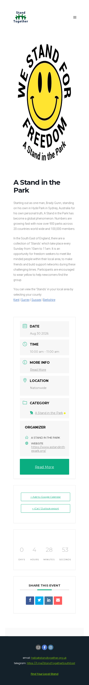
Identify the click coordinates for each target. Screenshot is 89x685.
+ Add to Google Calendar (45, 496)
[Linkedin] (48, 600)
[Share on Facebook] (30, 600)
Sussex (36, 299)
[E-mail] (38, 647)
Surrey (25, 299)
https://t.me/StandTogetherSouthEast (51, 663)
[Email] (58, 600)
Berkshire (49, 299)
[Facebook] (44, 647)
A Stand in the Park (49, 413)
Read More (38, 370)
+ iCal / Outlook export (45, 508)
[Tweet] (39, 600)
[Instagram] (50, 647)
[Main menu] (75, 17)
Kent (16, 299)
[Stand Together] (20, 17)
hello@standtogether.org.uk (48, 658)
